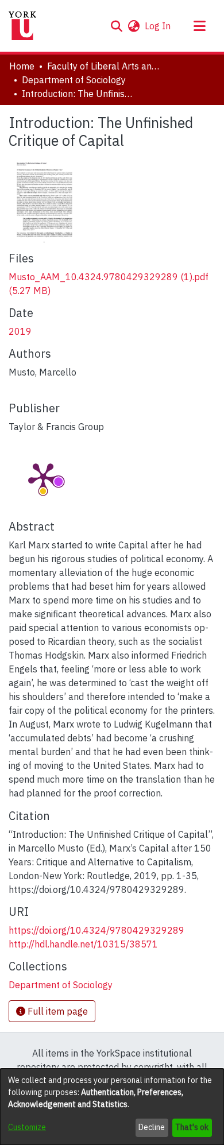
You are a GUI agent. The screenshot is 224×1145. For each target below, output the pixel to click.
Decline (151, 1127)
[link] (61, 985)
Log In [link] (158, 26)
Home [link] (21, 66)
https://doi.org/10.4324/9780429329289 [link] (96, 930)
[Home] (22, 25)
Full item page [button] (56, 1011)
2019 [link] (20, 331)
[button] (116, 26)
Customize (27, 1127)
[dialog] (112, 1107)
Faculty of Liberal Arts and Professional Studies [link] (104, 66)
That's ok (191, 1127)
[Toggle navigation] (199, 26)
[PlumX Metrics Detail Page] (43, 476)
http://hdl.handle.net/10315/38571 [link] (83, 944)
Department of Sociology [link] (74, 80)
